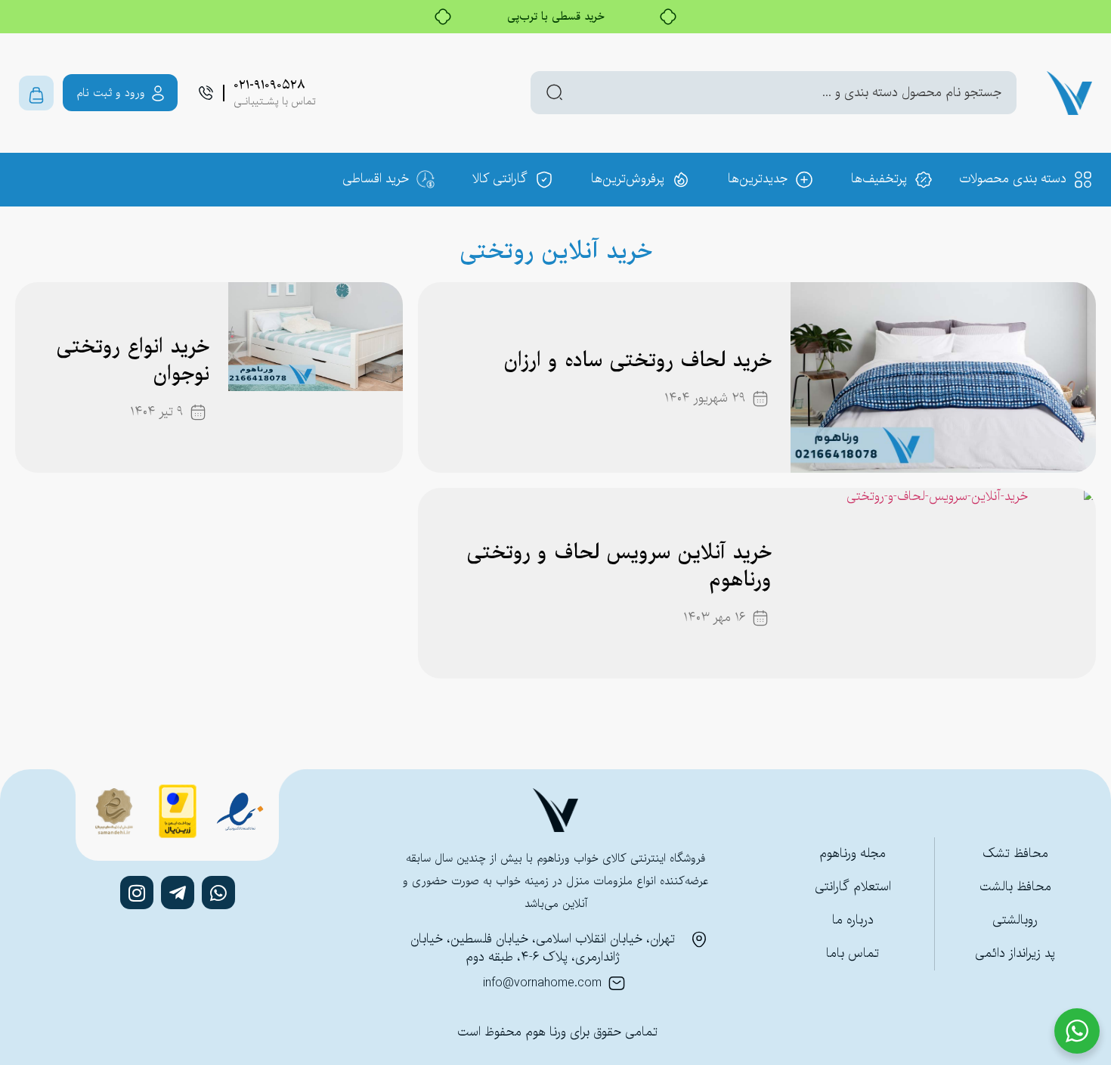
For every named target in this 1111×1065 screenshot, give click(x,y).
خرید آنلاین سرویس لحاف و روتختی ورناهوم (619, 566)
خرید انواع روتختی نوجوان (132, 361)
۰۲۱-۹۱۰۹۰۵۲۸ (269, 85)
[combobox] (774, 92)
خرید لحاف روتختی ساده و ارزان (637, 360)
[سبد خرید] (36, 93)
